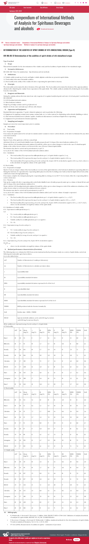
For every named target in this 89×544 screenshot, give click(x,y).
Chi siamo (12, 7)
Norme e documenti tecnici (12, 43)
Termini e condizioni (71, 535)
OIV (2, 43)
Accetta (77, 540)
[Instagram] (83, 2)
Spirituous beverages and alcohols (13, 45)
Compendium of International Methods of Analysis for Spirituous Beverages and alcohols (46, 43)
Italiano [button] (46, 3)
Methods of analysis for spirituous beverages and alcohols (39, 45)
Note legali (60, 535)
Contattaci (67, 3)
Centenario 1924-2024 (15, 11)
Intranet (59, 3)
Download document (47, 29)
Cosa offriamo (44, 7)
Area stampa (59, 7)
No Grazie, (69, 540)
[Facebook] (75, 2)
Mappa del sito (82, 535)
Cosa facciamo (27, 7)
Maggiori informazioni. (41, 542)
